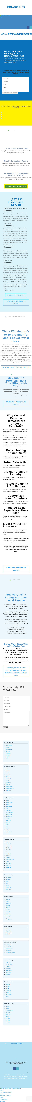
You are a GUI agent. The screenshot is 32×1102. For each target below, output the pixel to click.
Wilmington (8, 945)
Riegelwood (8, 863)
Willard (7, 996)
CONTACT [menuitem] (2, 1101)
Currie (7, 988)
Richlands (8, 972)
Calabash (8, 784)
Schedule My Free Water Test (16, 186)
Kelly (7, 759)
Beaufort (8, 804)
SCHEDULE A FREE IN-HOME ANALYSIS (16, 302)
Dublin (7, 747)
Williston (8, 830)
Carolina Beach (9, 946)
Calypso (8, 899)
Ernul (7, 883)
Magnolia (8, 907)
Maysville (8, 931)
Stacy (7, 826)
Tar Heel (8, 751)
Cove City (8, 879)
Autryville (8, 1006)
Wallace (8, 913)
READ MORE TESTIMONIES (16, 295)
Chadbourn (8, 848)
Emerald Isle (9, 832)
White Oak (8, 753)
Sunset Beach (9, 786)
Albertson (8, 915)
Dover (7, 881)
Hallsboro (8, 857)
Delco (7, 851)
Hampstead (8, 990)
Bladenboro (9, 745)
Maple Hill (8, 992)
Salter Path (8, 820)
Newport (8, 818)
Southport (8, 778)
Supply (7, 780)
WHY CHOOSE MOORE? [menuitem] (5, 1092)
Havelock (8, 885)
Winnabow (8, 790)
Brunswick (8, 844)
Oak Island (8, 782)
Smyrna (8, 824)
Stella (7, 828)
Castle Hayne (9, 948)
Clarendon (8, 850)
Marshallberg (9, 814)
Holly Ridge (8, 962)
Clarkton (8, 755)
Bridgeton (8, 877)
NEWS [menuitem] (1, 1097)
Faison (7, 901)
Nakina (7, 861)
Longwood (8, 775)
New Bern (8, 887)
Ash (7, 769)
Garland (8, 1018)
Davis (7, 808)
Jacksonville (8, 968)
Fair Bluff (8, 855)
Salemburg (8, 1014)
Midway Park (9, 970)
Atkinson (8, 984)
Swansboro (8, 974)
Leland (7, 773)
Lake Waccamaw (10, 859)
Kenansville (8, 903)
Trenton (8, 934)
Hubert (7, 966)
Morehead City (9, 816)
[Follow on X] (31, 27)
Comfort (8, 929)
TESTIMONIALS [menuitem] (3, 1099)
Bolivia (7, 771)
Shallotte (8, 777)
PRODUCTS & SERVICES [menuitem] (5, 1095)
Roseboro (8, 1012)
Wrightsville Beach (10, 952)
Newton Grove (9, 1010)
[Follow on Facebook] (28, 27)
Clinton (7, 1008)
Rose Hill (8, 909)
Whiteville (8, 867)
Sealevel (8, 822)
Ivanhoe (8, 1022)
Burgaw (8, 986)
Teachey (8, 911)
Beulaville (8, 917)
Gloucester (8, 810)
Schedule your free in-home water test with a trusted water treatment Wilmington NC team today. (16, 671)
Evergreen (8, 853)
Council (7, 757)
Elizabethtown (9, 749)
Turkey (7, 1016)
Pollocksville (9, 933)
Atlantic (8, 800)
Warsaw (8, 905)
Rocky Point (8, 994)
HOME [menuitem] (1, 1090)
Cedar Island (9, 806)
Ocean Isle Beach (10, 788)
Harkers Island (9, 812)
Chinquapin (9, 919)
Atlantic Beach (9, 802)
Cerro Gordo (9, 846)
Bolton (7, 842)
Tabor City (8, 865)
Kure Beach (8, 950)
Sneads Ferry (9, 964)
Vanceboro (8, 889)
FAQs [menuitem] (1, 1094)
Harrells (8, 1020)
